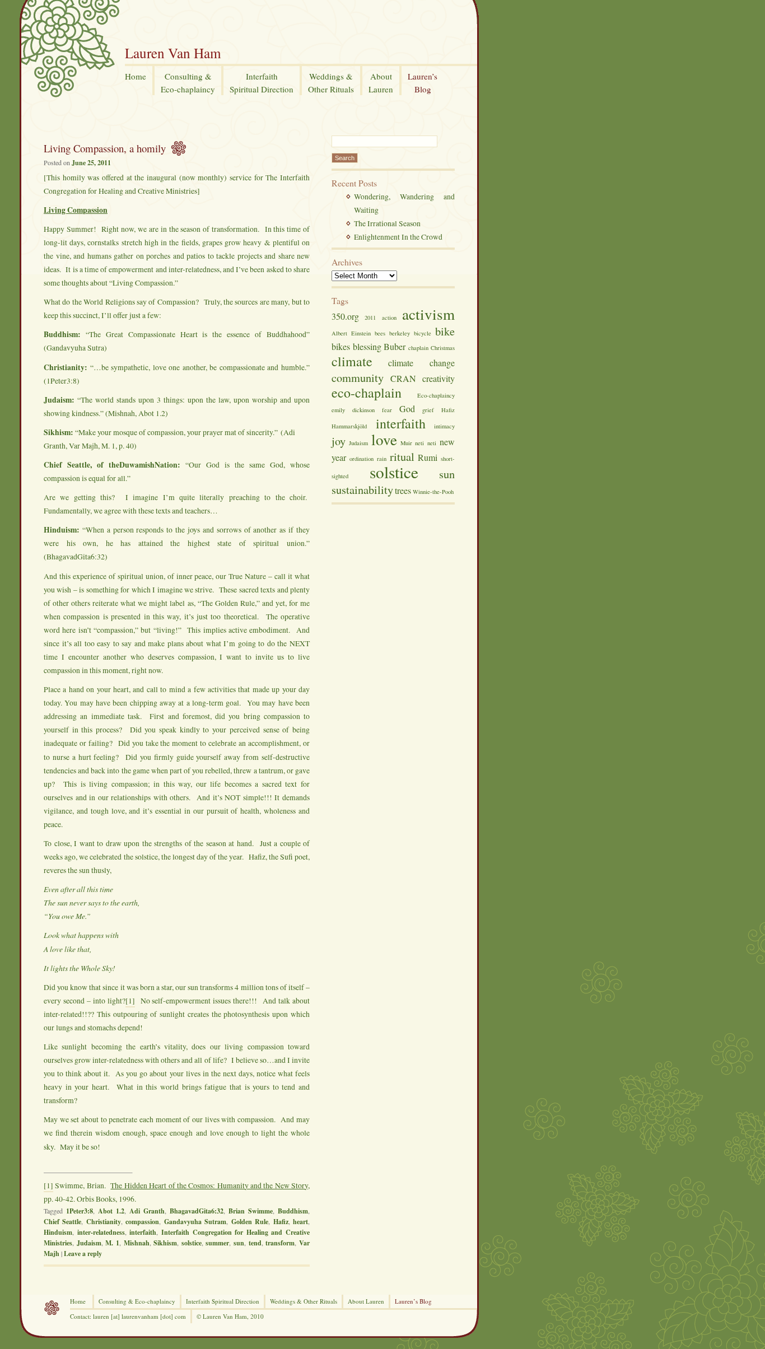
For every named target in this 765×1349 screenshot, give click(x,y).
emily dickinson (353, 410)
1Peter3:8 (79, 1211)
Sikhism (165, 1243)
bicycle (422, 333)
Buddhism (293, 1211)
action (389, 317)
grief (428, 410)
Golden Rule (249, 1221)
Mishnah (137, 1243)
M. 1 (112, 1243)
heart (300, 1221)
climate (352, 361)
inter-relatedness (101, 1232)
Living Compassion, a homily (105, 148)
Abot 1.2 (111, 1211)
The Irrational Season (387, 223)
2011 (370, 317)
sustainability (362, 489)
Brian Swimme (250, 1211)
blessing (367, 346)
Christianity (103, 1221)
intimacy (444, 426)
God (407, 408)
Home (78, 1301)
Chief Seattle (62, 1221)
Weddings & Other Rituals (303, 1301)
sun (239, 1243)
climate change (421, 362)
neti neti (425, 443)
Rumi (427, 457)
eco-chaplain (367, 393)
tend (255, 1243)
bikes (341, 346)
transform (280, 1243)
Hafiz (280, 1221)
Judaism (89, 1243)
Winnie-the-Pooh (433, 492)
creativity (438, 378)
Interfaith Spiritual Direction (222, 1301)
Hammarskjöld (349, 426)
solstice (191, 1243)
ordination (361, 459)
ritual (402, 456)
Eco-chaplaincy (436, 395)
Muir (406, 443)
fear (387, 410)
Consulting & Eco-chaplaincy (137, 1301)
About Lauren (366, 1301)
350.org (345, 316)
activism (428, 314)
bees (380, 333)
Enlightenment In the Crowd (398, 236)
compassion (142, 1221)
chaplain (418, 348)
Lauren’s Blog (413, 1301)
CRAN (403, 378)
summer (217, 1243)
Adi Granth (147, 1211)
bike (445, 331)
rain (381, 459)
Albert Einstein (351, 333)
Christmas (443, 348)
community (358, 377)
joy (339, 441)
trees (403, 490)
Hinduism (58, 1232)
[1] (130, 1000)
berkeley (399, 333)
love (384, 439)
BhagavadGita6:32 (196, 1211)
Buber (394, 346)
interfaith (142, 1232)
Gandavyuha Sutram (195, 1221)
